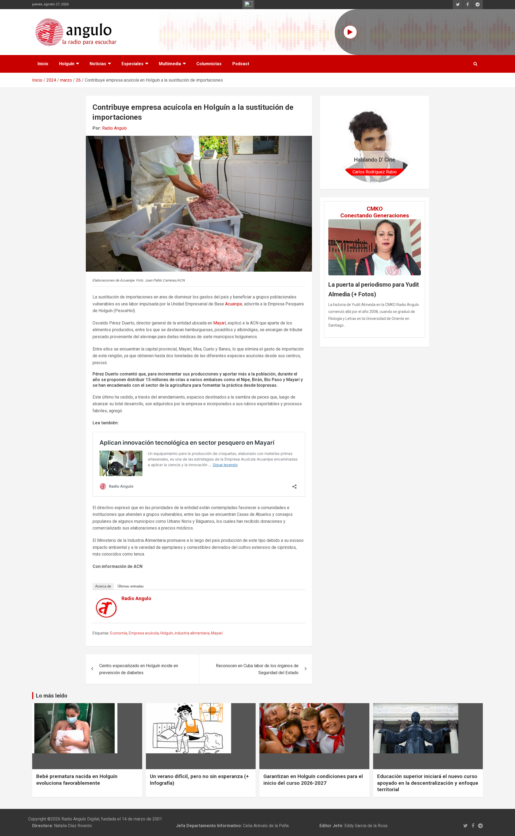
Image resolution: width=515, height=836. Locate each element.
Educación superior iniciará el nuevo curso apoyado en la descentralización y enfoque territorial (427, 783)
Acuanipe (233, 303)
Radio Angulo (114, 128)
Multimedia (170, 63)
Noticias (98, 63)
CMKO (375, 209)
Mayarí (219, 323)
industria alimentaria (192, 633)
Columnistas (209, 63)
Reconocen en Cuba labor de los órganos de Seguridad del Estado (257, 669)
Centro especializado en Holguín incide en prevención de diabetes (138, 669)
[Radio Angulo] (106, 601)
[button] (340, 142)
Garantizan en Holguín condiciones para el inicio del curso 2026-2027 (313, 779)
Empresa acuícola (144, 633)
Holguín (66, 63)
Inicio (43, 63)
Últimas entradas (130, 586)
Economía (118, 633)
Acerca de (103, 586)
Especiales (133, 63)
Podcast (240, 63)
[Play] (350, 32)
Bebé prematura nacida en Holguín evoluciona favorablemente (76, 779)
